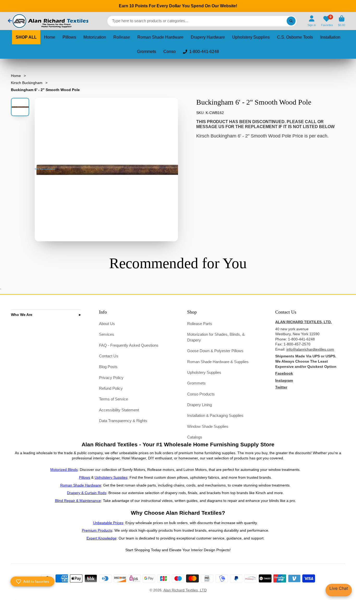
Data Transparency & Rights (123, 420)
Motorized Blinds (64, 469)
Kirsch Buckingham (26, 83)
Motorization (94, 37)
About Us (107, 323)
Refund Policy (111, 388)
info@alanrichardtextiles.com (310, 349)
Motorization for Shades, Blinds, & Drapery (216, 337)
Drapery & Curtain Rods (86, 493)
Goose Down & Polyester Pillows (215, 351)
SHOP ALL (26, 37)
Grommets (146, 51)
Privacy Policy (111, 377)
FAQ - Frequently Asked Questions (128, 345)
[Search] (291, 21)
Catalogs (194, 437)
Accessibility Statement (119, 410)
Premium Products (97, 530)
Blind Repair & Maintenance (78, 501)
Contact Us (108, 356)
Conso (169, 51)
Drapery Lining (199, 405)
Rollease (121, 37)
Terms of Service (113, 399)
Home (49, 37)
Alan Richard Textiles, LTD (185, 590)
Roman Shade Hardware (160, 37)
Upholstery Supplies (251, 37)
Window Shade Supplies (207, 426)
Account (312, 21)
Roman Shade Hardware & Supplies (218, 361)
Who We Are (21, 315)
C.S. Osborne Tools (295, 37)
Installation (330, 37)
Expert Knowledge (101, 538)
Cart (341, 21)
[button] (32, 581)
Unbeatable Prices (108, 523)
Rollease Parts (199, 323)
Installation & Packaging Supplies (215, 415)
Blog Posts (108, 366)
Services (106, 334)
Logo (50, 21)
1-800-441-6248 (204, 51)
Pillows (69, 37)
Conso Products (201, 394)
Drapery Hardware (208, 37)
